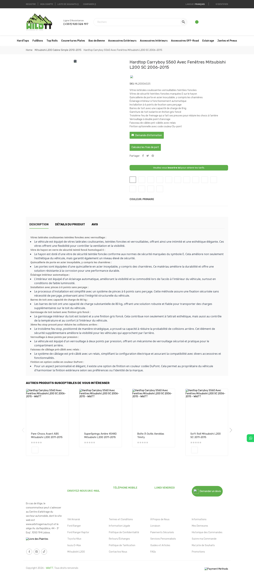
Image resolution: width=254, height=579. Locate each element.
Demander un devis (210, 491)
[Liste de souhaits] (197, 23)
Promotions (198, 551)
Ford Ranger (74, 525)
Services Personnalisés (163, 538)
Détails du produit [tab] (70, 224)
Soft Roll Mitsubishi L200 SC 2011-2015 (205, 435)
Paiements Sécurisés (162, 532)
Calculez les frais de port (145, 147)
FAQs (153, 551)
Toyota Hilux (74, 538)
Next (229, 430)
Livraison (155, 525)
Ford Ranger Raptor (78, 532)
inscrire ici (174, 167)
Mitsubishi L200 (76, 551)
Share (143, 156)
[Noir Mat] (35, 450)
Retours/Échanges (119, 538)
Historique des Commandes (207, 532)
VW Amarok (73, 519)
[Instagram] (37, 552)
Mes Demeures (200, 525)
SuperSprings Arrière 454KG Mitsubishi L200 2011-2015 (100, 435)
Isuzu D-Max (74, 545)
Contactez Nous (118, 551)
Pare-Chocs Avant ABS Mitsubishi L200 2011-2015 (47, 435)
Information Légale (119, 525)
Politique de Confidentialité (124, 532)
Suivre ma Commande (204, 538)
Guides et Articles (160, 545)
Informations (199, 519)
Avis (95, 224)
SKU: (132, 83)
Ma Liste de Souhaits (203, 545)
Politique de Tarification (122, 545)
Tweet (147, 156)
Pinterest (153, 156)
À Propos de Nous (160, 519)
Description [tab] (39, 224)
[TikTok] (44, 552)
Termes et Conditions (121, 519)
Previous (24, 430)
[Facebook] (29, 552)
